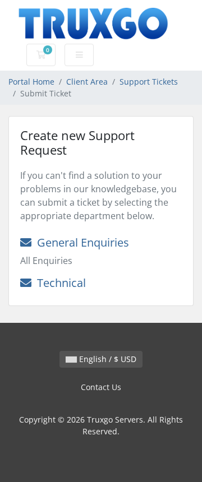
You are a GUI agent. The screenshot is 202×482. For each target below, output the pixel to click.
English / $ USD (106, 359)
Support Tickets (149, 81)
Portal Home (31, 81)
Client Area (87, 81)
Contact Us (101, 387)
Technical (58, 282)
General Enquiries (80, 242)
